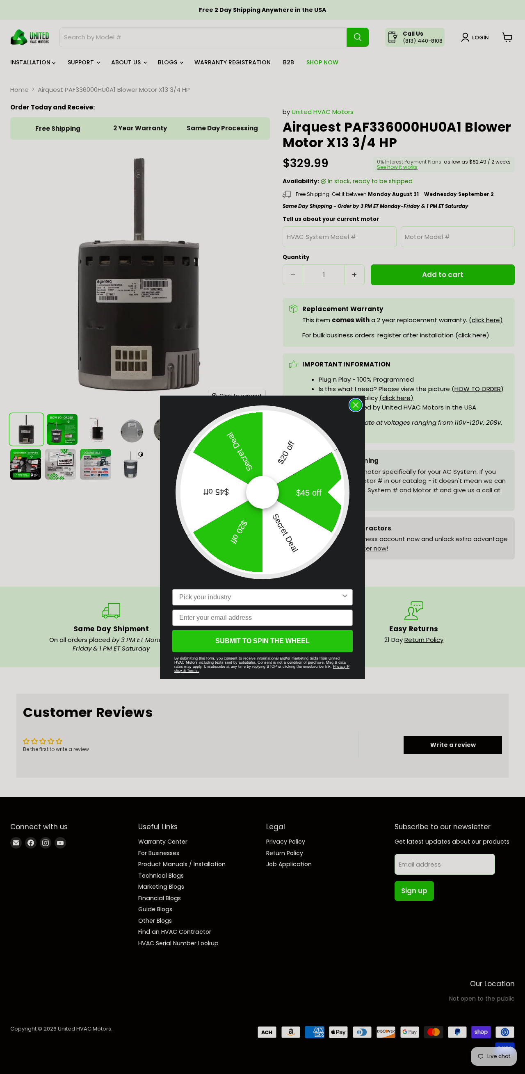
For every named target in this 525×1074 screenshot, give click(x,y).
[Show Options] (345, 597)
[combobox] (260, 597)
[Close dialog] (355, 405)
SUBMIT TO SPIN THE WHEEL (262, 640)
